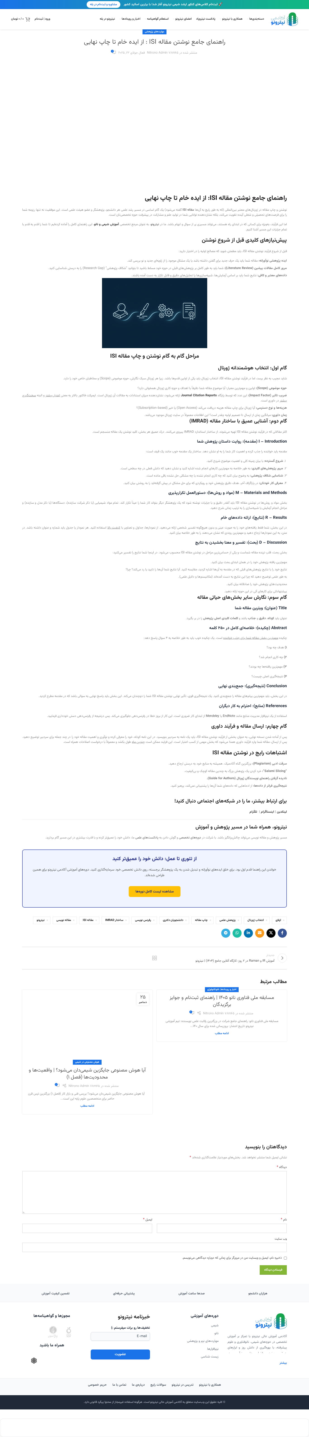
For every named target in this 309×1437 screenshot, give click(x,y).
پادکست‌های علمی (146, 837)
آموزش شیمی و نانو (106, 224)
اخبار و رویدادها (228, 989)
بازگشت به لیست (154, 958)
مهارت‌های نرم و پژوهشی (203, 1341)
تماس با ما (119, 1385)
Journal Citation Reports (199, 395)
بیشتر (283, 1363)
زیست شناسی (210, 1356)
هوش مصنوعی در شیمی (87, 1062)
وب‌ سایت (281, 1238)
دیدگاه (282, 1167)
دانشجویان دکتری (173, 920)
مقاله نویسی (63, 920)
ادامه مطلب (222, 1033)
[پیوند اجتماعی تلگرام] (225, 933)
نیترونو (41, 920)
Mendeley (212, 716)
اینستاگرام (267, 811)
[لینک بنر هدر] (154, 4)
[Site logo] (284, 19)
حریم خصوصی (97, 1385)
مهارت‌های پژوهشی (154, 32)
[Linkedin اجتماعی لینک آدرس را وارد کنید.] (248, 933)
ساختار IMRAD (114, 920)
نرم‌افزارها (213, 1349)
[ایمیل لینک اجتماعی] (259, 933)
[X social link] (271, 933)
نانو (216, 1333)
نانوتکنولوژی (213, 989)
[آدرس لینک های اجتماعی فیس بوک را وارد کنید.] (282, 933)
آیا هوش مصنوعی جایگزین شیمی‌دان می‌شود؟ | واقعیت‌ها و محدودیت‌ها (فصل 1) (87, 1073)
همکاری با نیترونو (210, 1385)
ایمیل (147, 1219)
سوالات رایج (158, 1385)
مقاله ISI (88, 920)
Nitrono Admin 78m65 (162, 52)
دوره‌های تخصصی (190, 837)
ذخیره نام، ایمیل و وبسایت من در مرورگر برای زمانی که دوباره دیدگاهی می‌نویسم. (232, 1257)
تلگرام (253, 811)
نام (284, 1219)
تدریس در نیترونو (182, 1385)
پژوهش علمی (227, 920)
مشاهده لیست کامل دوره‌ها (154, 891)
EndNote (229, 716)
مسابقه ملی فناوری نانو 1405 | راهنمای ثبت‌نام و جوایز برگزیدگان (222, 1001)
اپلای (278, 920)
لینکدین (282, 811)
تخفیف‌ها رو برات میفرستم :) (130, 1328)
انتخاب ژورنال (255, 920)
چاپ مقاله (201, 920)
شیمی (215, 1325)
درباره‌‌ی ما (138, 1385)
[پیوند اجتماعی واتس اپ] (237, 933)
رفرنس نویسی (143, 920)
